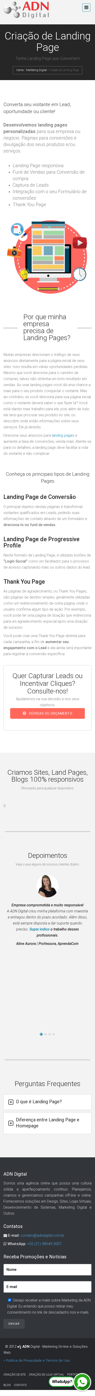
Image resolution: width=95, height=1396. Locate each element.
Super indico (40, 929)
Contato (20, 1385)
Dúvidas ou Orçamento (50, 713)
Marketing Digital (36, 70)
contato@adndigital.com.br (42, 1235)
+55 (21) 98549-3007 (44, 1244)
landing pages (63, 435)
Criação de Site (14, 1374)
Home (20, 70)
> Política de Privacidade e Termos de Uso (36, 1360)
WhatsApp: (17, 1244)
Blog (7, 1385)
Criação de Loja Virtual (46, 1374)
